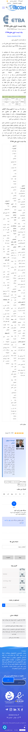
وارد (9, 520)
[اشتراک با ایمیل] (4, 494)
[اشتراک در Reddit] (8, 494)
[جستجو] (6, 8)
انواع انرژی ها (7, 481)
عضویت (8, 557)
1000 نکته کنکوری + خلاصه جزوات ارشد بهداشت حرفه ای (13, 621)
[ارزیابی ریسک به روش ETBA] (14, 19)
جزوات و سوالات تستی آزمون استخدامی (14, 626)
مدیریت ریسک (21, 29)
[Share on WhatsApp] (16, 494)
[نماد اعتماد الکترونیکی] (14, 697)
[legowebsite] (16, 8)
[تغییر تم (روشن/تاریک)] (7, 1)
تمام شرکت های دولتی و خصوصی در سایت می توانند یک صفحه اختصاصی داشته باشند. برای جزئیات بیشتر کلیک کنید (13, 631)
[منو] (4, 8)
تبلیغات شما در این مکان (14, 637)
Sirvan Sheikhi (10, 29)
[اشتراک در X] (20, 494)
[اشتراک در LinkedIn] (12, 494)
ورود (20, 557)
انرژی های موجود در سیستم (14, 481)
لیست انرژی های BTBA (22, 484)
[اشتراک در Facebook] (24, 494)
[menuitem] (20, 1)
